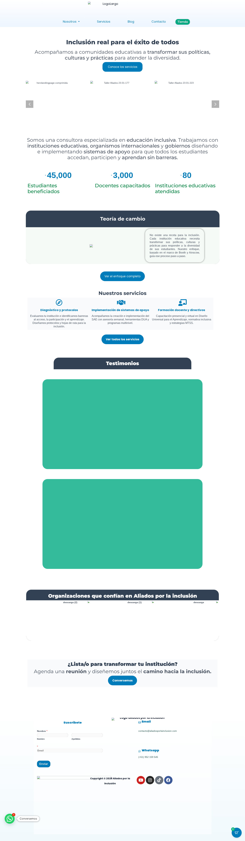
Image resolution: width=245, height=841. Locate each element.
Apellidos (76, 739)
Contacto (159, 21)
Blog (131, 21)
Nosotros (69, 21)
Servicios (103, 21)
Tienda (183, 22)
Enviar (43, 763)
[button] (71, 21)
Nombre (42, 731)
